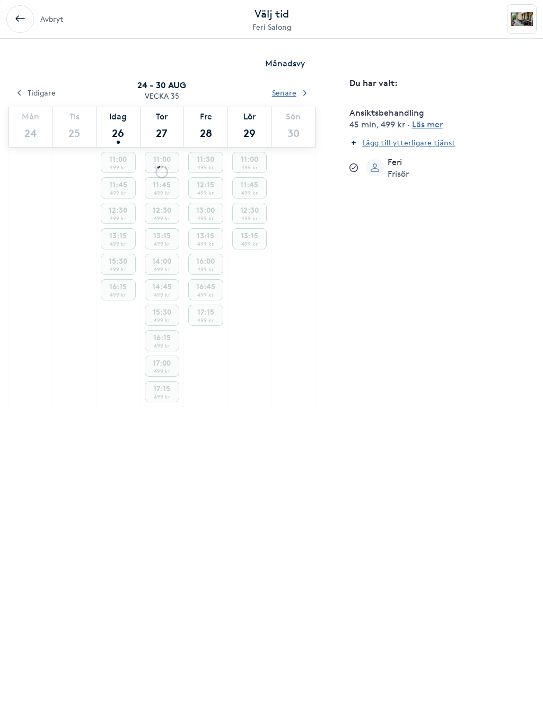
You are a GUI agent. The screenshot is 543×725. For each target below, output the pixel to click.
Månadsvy (285, 63)
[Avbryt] (20, 19)
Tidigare (42, 92)
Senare (284, 92)
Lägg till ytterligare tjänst (409, 142)
